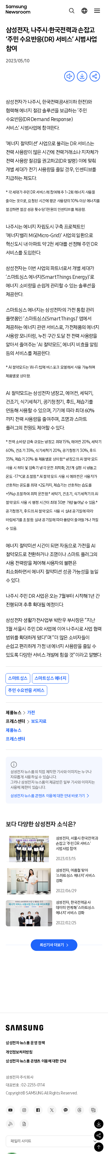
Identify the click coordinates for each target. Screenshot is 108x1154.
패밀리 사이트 (21, 1141)
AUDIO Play (69, 76)
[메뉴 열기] (97, 10)
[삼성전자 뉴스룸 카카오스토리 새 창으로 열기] (65, 1110)
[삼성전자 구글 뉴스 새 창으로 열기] (24, 1124)
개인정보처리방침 (19, 1052)
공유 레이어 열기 (95, 76)
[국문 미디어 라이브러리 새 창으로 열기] (93, 1110)
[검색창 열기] (72, 10)
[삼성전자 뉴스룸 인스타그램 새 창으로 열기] (24, 1110)
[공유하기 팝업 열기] (98, 1135)
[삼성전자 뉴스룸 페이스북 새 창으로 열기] (38, 1110)
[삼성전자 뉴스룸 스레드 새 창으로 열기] (79, 1110)
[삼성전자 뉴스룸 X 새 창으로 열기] (51, 1110)
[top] (98, 1147)
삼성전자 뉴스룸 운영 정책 (25, 1042)
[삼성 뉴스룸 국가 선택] (84, 10)
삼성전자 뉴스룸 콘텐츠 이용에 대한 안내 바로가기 (47, 795)
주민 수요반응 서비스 (26, 690)
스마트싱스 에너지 (51, 678)
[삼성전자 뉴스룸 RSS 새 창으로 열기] (10, 1124)
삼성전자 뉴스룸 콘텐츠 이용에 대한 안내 (36, 1061)
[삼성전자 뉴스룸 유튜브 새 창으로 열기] (10, 1110)
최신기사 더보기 (52, 945)
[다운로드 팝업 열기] (98, 1124)
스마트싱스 (18, 678)
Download (82, 76)
